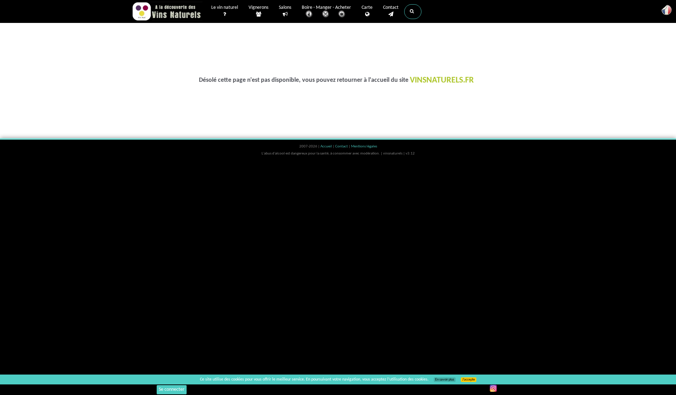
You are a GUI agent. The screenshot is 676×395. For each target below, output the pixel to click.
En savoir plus (444, 379)
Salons (285, 7)
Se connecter (171, 389)
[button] (412, 11)
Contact (391, 7)
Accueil (326, 146)
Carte (367, 7)
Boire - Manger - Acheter (326, 7)
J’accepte (468, 379)
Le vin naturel (224, 7)
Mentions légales (364, 146)
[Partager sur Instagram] (493, 388)
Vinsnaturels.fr (167, 11)
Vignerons (258, 7)
